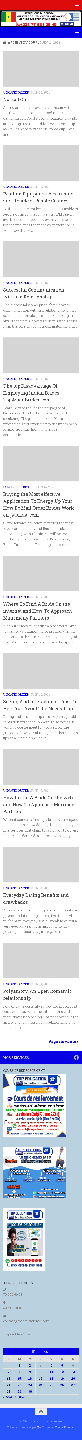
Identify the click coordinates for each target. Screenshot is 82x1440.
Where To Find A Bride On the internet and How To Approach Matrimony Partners (37, 611)
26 (62, 1385)
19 (62, 1378)
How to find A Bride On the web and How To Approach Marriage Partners (38, 804)
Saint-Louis (12, 1308)
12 (62, 1372)
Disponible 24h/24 (17, 1334)
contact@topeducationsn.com (26, 1321)
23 (30, 1385)
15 (19, 1378)
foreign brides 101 (18, 487)
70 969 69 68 (12, 1294)
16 (30, 1378)
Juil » (19, 1397)
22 (19, 1385)
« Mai (7, 1397)
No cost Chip (17, 99)
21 (8, 1385)
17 (41, 1378)
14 (8, 1378)
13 (73, 1372)
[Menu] (76, 5)
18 (51, 1378)
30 (30, 1391)
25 (51, 1385)
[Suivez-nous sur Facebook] (76, 1057)
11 (51, 1372)
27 (73, 1385)
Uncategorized (16, 92)
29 (19, 1391)
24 (41, 1385)
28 (9, 1391)
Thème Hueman (65, 1427)
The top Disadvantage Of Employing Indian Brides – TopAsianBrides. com (33, 393)
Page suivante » (63, 1041)
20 (73, 1378)
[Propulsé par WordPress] (38, 1427)
